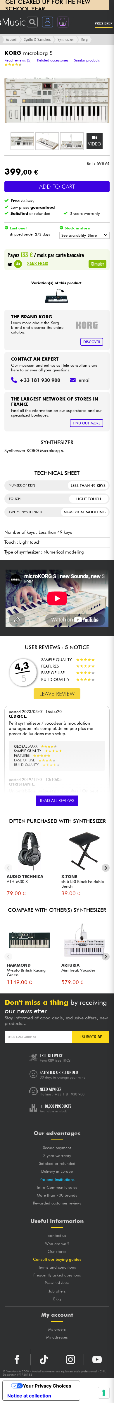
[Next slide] (106, 868)
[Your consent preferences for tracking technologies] (103, 1392)
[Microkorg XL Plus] (56, 296)
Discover (91, 342)
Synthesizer (66, 39)
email (85, 380)
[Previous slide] (8, 868)
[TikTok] (44, 1359)
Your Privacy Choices (47, 1386)
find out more (86, 423)
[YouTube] (97, 1359)
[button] (22, 141)
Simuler (97, 263)
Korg (84, 39)
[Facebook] (17, 1359)
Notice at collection (29, 1396)
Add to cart (57, 186)
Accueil (11, 39)
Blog (57, 1299)
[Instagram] (70, 1359)
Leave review (57, 693)
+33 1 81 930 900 (69, 1094)
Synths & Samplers (37, 39)
